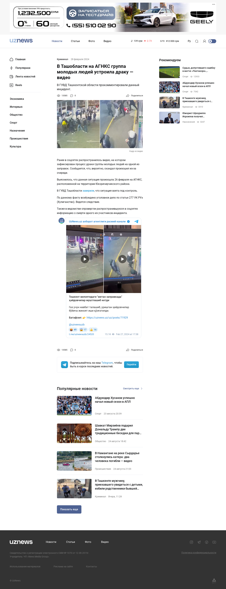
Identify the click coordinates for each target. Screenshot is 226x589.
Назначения (17, 130)
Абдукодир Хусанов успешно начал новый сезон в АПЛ (115, 399)
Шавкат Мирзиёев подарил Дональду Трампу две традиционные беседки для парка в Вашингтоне (119, 429)
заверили (88, 190)
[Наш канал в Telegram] (199, 542)
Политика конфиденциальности (198, 552)
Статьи (75, 41)
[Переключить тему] (212, 41)
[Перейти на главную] (21, 41)
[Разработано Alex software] (214, 580)
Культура (15, 146)
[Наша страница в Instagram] (191, 542)
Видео (107, 41)
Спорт (13, 122)
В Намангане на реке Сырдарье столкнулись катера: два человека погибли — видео (117, 457)
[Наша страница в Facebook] (207, 542)
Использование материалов (25, 566)
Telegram (107, 362)
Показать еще (69, 509)
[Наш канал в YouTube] (214, 542)
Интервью (16, 107)
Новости (57, 41)
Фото (91, 41)
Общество (16, 114)
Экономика (17, 99)
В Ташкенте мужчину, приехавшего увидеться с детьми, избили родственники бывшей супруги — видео (119, 484)
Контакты (91, 566)
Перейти (131, 364)
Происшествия (19, 138)
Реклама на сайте (63, 566)
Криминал (62, 59)
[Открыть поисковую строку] (198, 41)
